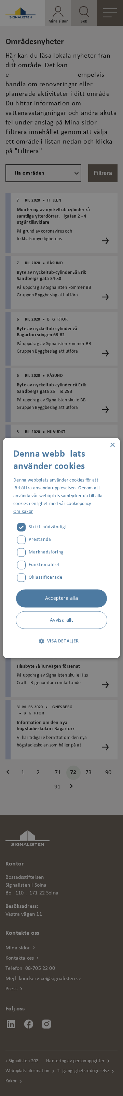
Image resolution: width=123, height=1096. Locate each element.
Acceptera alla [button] (61, 598)
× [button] (112, 445)
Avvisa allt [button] (61, 620)
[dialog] (61, 548)
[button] (61, 641)
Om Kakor (23, 512)
